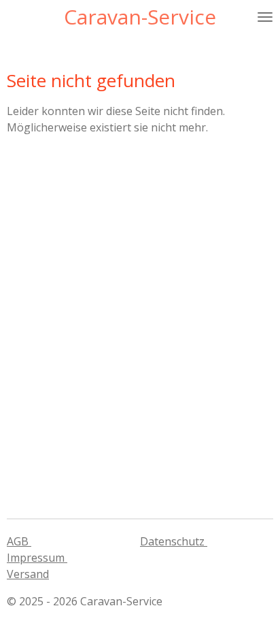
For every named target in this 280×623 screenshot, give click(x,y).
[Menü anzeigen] (265, 17)
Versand (28, 573)
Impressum (37, 557)
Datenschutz (173, 541)
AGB (19, 541)
